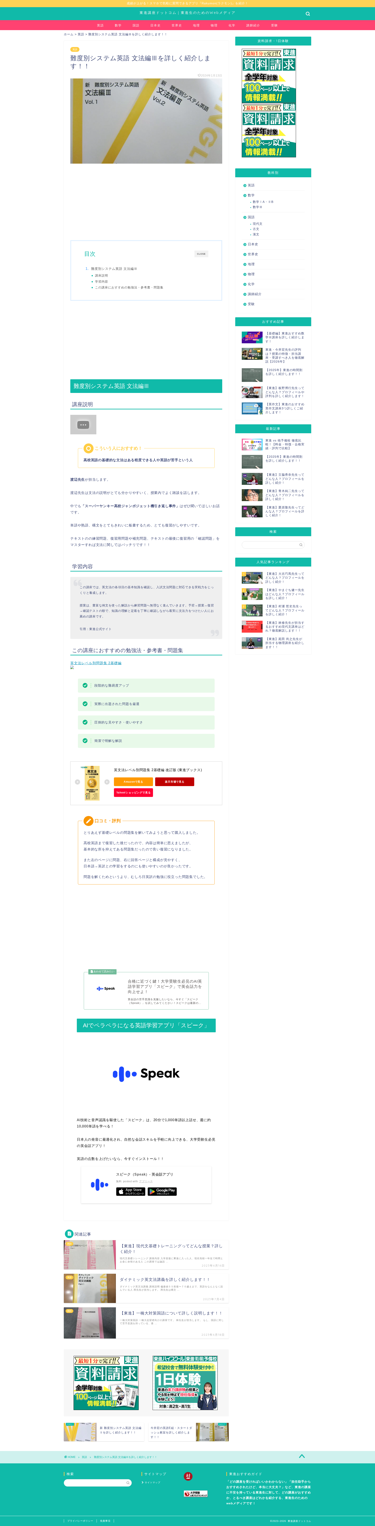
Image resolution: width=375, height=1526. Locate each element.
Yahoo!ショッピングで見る (133, 792)
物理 (214, 25)
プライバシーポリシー (80, 1520)
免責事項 (105, 1520)
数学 (118, 25)
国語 (136, 25)
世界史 (177, 25)
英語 (100, 25)
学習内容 (101, 281)
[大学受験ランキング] (200, 1493)
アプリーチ (146, 1181)
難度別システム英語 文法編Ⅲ (114, 268)
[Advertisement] (146, 201)
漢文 (256, 234)
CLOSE (201, 254)
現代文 (258, 223)
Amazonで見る (133, 781)
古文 (256, 229)
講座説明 (101, 275)
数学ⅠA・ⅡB (263, 202)
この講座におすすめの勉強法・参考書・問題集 (129, 287)
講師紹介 (253, 25)
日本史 (155, 25)
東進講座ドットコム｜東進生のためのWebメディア (188, 12)
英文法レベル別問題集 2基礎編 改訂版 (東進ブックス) (158, 770)
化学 (232, 25)
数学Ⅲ (258, 207)
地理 (196, 25)
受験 (274, 25)
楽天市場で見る (174, 781)
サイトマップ (152, 1482)
